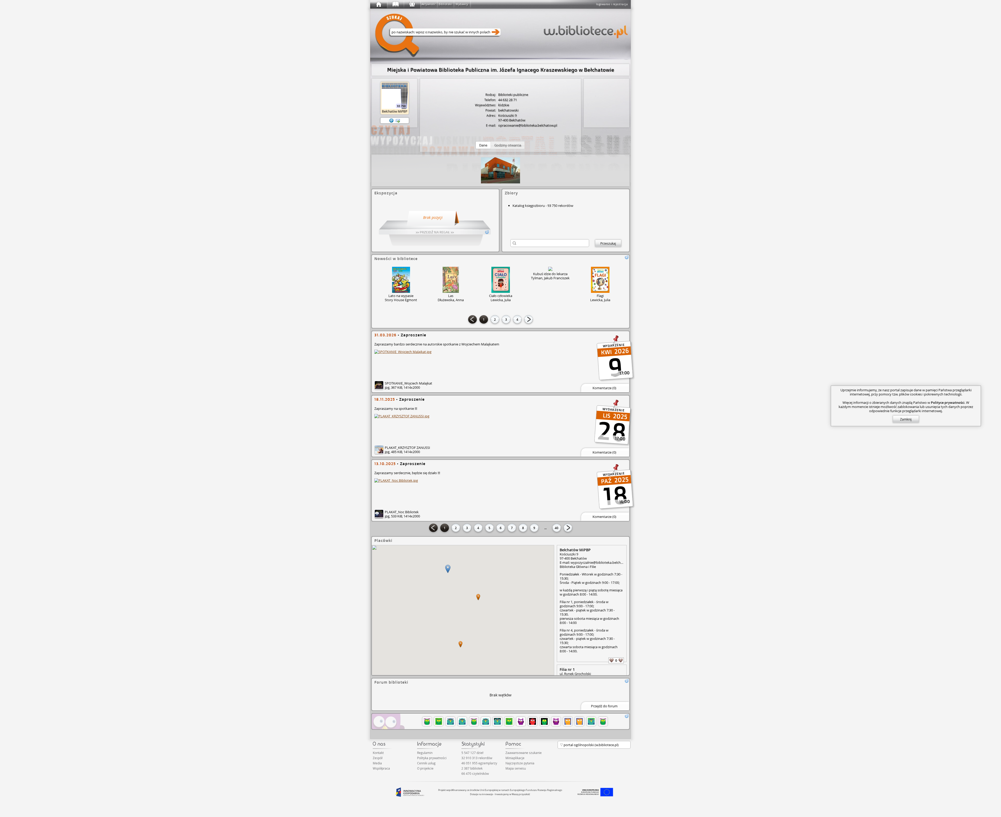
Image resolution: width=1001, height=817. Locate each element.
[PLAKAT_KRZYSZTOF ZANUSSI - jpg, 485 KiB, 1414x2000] (401, 416)
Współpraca (381, 768)
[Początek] (378, 4)
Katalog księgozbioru (528, 205)
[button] (483, 145)
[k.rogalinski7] (556, 721)
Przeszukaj (608, 243)
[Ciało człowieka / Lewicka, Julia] (500, 280)
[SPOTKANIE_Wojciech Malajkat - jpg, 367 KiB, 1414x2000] (402, 351)
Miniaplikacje (514, 758)
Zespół (377, 758)
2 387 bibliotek (472, 768)
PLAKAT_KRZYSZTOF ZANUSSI (407, 447)
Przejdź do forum (604, 706)
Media (377, 763)
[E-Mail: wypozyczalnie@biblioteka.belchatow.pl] (391, 120)
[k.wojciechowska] (579, 721)
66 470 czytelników (475, 773)
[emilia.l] (450, 721)
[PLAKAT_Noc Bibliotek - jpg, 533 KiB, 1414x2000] (396, 480)
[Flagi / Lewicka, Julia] (600, 280)
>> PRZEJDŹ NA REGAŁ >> (435, 232)
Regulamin (424, 753)
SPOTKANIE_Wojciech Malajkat (408, 383)
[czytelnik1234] (567, 721)
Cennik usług (426, 763)
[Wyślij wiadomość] (397, 120)
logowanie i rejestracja (612, 4)
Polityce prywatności (948, 402)
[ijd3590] (473, 721)
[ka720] (497, 721)
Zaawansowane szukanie (523, 753)
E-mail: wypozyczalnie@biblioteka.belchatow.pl (592, 562)
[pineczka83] (520, 721)
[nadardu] (509, 721)
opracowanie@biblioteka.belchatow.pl (527, 125)
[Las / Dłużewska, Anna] (451, 280)
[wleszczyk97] (427, 721)
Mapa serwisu (515, 768)
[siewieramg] (485, 721)
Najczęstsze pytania (519, 763)
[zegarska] (532, 721)
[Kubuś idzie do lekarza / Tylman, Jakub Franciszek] (550, 269)
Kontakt (378, 753)
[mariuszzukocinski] (438, 721)
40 (556, 528)
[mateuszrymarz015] (544, 721)
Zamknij (906, 419)
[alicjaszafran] (462, 721)
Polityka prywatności (432, 758)
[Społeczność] (412, 4)
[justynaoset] (591, 721)
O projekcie (425, 768)
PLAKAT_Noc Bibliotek (402, 512)
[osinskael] (603, 721)
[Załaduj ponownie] (627, 257)
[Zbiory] (395, 4)
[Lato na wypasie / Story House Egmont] (401, 280)
